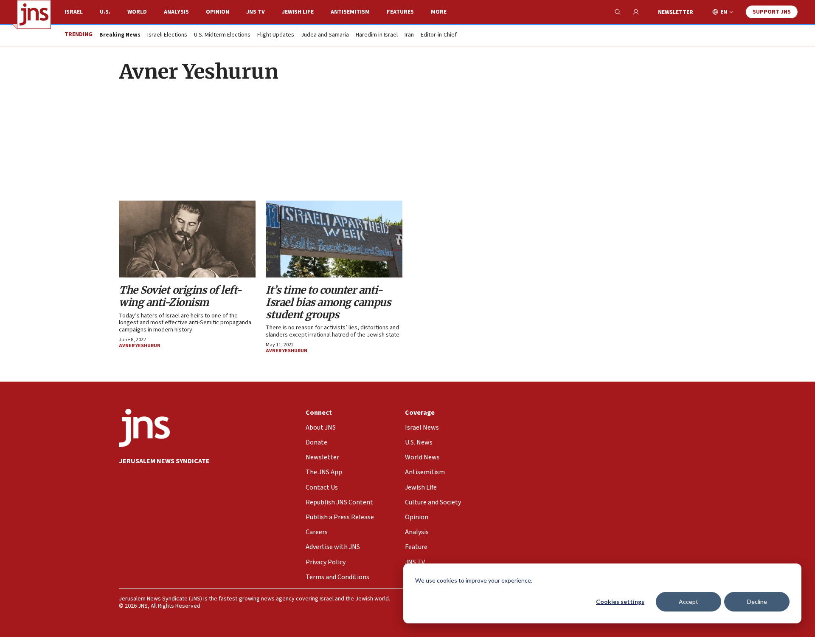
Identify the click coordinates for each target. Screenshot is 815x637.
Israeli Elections (167, 35)
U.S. (105, 12)
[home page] (34, 14)
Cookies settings (620, 601)
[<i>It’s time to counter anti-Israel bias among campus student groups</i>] (334, 239)
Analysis (176, 12)
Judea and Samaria (325, 35)
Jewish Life (298, 12)
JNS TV (255, 12)
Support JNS (772, 12)
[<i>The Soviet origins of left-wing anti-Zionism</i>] (187, 239)
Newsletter (675, 12)
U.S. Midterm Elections (222, 35)
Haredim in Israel (377, 35)
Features (400, 12)
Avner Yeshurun (139, 345)
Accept (688, 601)
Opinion (217, 12)
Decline (757, 601)
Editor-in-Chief (439, 35)
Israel (74, 12)
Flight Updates (275, 35)
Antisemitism (350, 12)
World (137, 12)
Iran (409, 35)
